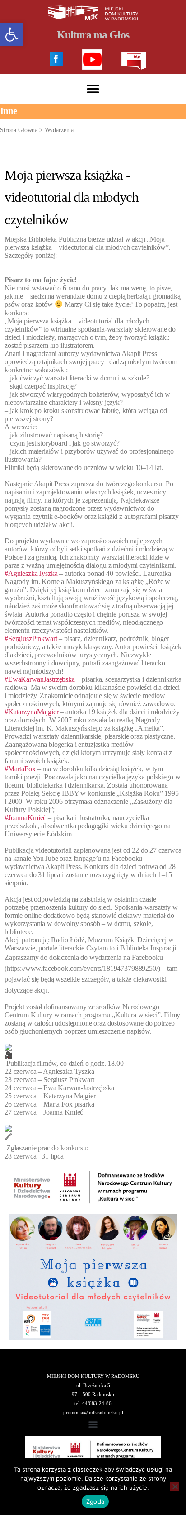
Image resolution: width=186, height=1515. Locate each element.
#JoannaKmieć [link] (25, 818)
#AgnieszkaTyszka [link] (31, 573)
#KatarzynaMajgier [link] (31, 712)
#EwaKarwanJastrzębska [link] (40, 679)
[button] (93, 89)
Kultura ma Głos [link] (93, 35)
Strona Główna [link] (18, 130)
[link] (11, 34)
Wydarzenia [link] (59, 130)
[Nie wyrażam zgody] (174, 1486)
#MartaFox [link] (20, 769)
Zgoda (95, 1501)
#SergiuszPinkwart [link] (31, 638)
